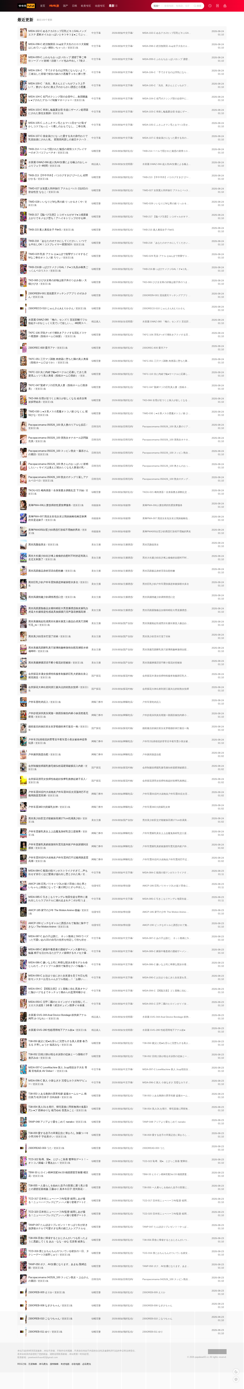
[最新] (217, 6)
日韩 (74, 5)
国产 (65, 5)
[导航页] (54, 5)
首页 (42, 5)
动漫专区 (100, 5)
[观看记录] (210, 6)
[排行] (225, 6)
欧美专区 (86, 5)
